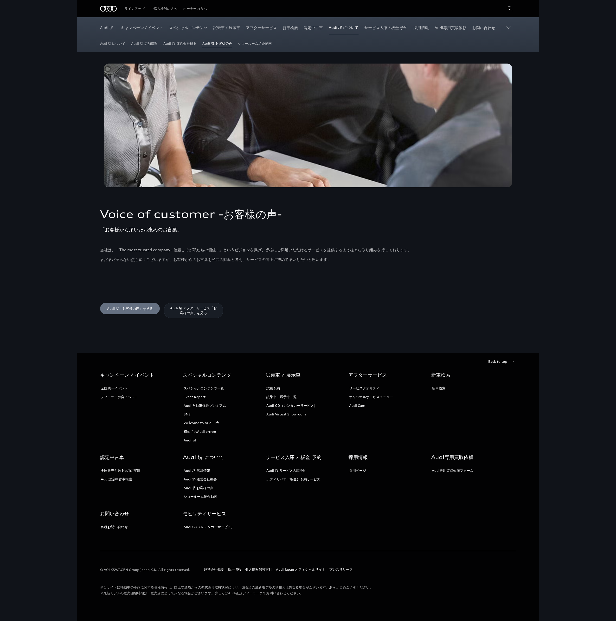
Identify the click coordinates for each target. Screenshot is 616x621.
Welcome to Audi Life (202, 423)
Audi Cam (357, 405)
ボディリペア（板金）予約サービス (293, 479)
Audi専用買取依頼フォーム (452, 470)
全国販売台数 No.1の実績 (120, 470)
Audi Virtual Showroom (286, 414)
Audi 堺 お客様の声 (198, 488)
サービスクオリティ (364, 388)
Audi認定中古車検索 (116, 479)
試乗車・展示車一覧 (281, 397)
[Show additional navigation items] (509, 27)
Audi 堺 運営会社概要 (200, 479)
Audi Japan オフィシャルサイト (300, 569)
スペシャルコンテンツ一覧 (204, 388)
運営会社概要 (214, 569)
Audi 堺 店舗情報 (197, 470)
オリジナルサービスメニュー (371, 397)
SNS (187, 414)
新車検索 (438, 388)
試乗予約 (273, 388)
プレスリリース (341, 569)
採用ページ (357, 470)
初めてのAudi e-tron (200, 431)
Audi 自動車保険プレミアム (205, 405)
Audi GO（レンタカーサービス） (291, 405)
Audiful (190, 440)
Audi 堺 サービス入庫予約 (286, 470)
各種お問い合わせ (114, 527)
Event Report (194, 397)
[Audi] (108, 9)
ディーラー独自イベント (119, 397)
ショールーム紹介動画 (200, 496)
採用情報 (234, 569)
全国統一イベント (114, 388)
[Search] (510, 8)
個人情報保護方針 (258, 569)
